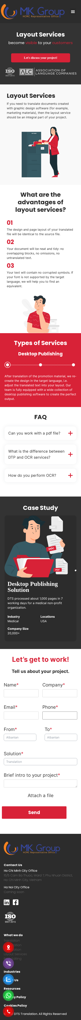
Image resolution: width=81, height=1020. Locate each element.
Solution (12, 753)
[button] (73, 11)
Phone (49, 707)
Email (9, 707)
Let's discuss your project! (40, 57)
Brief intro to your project (31, 775)
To (47, 729)
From (9, 729)
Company (52, 685)
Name (10, 685)
